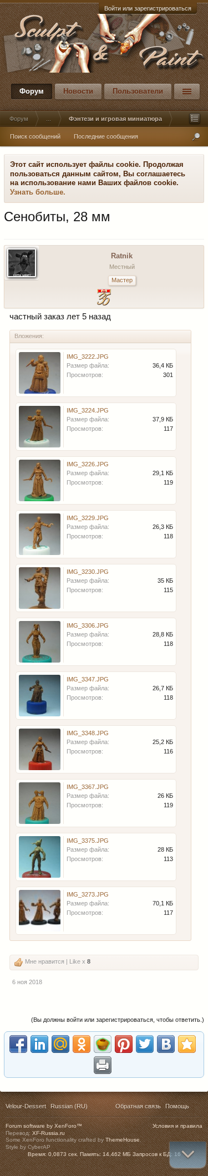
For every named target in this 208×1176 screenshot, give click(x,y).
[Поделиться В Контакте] (166, 1044)
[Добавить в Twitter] (145, 1044)
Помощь (177, 1106)
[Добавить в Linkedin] (39, 1044)
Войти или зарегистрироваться (147, 8)
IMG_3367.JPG (88, 786)
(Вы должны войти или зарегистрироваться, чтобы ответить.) (117, 1019)
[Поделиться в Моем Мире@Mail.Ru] (60, 1044)
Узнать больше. (37, 192)
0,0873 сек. (63, 1154)
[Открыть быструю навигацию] (194, 118)
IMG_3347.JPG (88, 679)
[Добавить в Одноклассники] (81, 1044)
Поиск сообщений (35, 136)
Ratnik (122, 256)
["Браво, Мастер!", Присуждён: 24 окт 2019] (104, 298)
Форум (31, 91)
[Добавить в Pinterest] (124, 1044)
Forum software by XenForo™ (44, 1126)
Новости (78, 91)
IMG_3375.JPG (88, 840)
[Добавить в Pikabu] (102, 1044)
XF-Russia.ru (48, 1133)
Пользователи (138, 91)
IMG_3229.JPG (88, 518)
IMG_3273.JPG (88, 894)
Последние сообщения (106, 136)
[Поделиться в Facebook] (18, 1044)
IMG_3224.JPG (88, 410)
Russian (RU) (69, 1106)
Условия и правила (177, 1126)
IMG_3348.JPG (88, 733)
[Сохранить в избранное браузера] (187, 1044)
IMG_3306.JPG (88, 625)
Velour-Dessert (26, 1106)
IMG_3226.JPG (88, 464)
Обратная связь (138, 1106)
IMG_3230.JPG (88, 571)
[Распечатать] (102, 1065)
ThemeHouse (122, 1140)
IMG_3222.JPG (88, 356)
